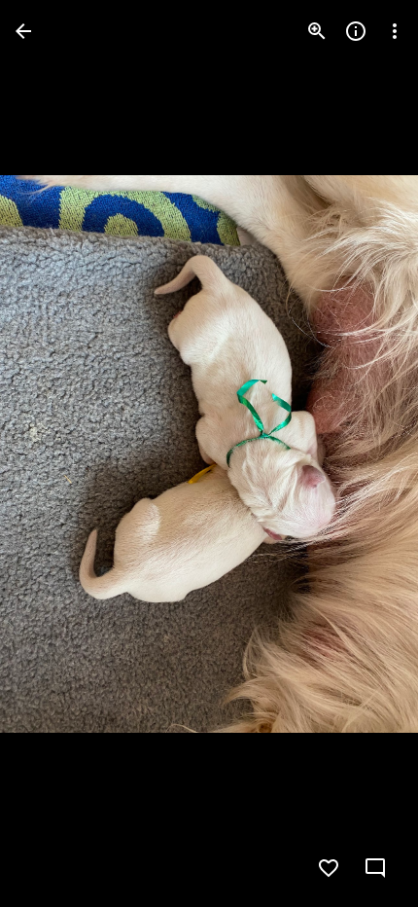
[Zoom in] (316, 31)
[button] (54, 453)
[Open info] (355, 31)
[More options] (394, 31)
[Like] (328, 868)
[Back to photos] (23, 31)
